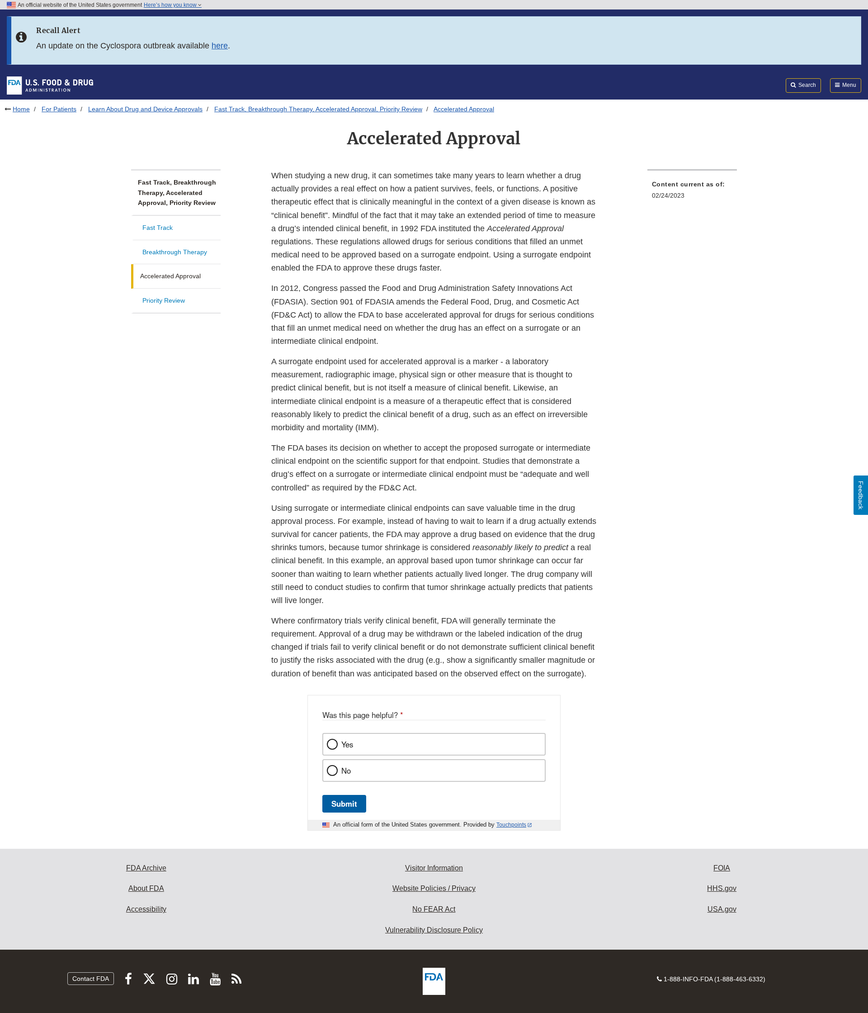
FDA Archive (146, 868)
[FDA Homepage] (50, 85)
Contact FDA (90, 978)
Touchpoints (511, 825)
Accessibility (146, 909)
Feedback (860, 495)
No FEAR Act (433, 909)
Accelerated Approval (170, 276)
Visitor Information (434, 868)
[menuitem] (692, 192)
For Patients (59, 109)
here (220, 45)
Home (21, 109)
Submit (344, 803)
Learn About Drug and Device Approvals (145, 109)
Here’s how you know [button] (171, 5)
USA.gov (722, 909)
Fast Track (157, 227)
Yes (347, 744)
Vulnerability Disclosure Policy (434, 930)
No (346, 770)
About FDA (146, 888)
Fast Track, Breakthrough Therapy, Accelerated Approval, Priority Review (318, 109)
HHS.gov (721, 888)
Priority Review (163, 300)
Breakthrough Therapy (174, 252)
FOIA (721, 868)
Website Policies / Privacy (434, 888)
